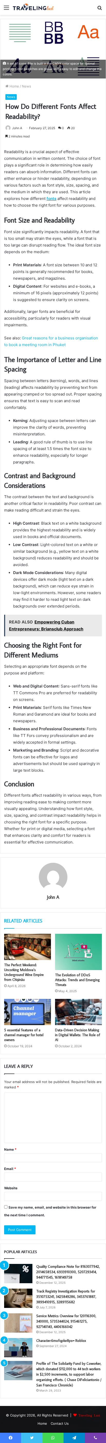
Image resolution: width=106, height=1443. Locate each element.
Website (10, 1188)
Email (10, 1169)
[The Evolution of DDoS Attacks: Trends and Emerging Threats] (78, 952)
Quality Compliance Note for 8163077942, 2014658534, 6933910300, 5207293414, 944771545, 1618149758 (68, 1272)
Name (10, 1149)
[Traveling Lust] (33, 7)
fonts (51, 198)
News (26, 86)
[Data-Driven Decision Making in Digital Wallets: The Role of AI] (78, 1012)
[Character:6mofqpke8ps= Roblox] (18, 1347)
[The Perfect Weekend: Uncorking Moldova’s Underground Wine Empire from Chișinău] (27, 947)
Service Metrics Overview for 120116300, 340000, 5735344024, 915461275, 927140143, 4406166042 (66, 1321)
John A (17, 128)
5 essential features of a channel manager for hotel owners (23, 1035)
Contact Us (60, 1423)
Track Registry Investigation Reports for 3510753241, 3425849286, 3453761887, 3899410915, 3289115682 (66, 1296)
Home (13, 86)
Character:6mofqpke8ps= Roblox (61, 1340)
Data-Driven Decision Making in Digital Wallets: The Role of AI (77, 1035)
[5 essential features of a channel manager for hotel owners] (27, 1012)
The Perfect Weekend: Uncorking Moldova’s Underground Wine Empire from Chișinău (24, 972)
